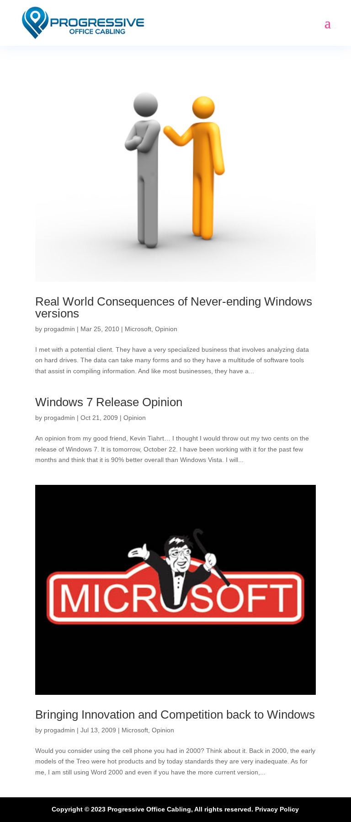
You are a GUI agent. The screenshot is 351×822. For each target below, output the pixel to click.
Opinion (166, 329)
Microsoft (138, 329)
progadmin (59, 329)
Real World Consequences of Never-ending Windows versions (173, 307)
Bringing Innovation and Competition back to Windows (175, 714)
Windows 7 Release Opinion (108, 402)
